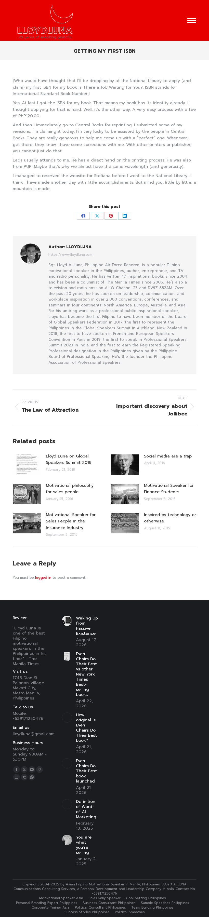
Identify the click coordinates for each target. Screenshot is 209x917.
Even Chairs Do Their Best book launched (86, 771)
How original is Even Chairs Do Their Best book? (86, 727)
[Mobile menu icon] (191, 20)
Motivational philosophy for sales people (70, 488)
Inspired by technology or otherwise (170, 518)
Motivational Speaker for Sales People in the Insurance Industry (71, 521)
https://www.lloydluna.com (70, 254)
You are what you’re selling (84, 845)
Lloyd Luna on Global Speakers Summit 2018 (69, 459)
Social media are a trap (168, 456)
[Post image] (27, 464)
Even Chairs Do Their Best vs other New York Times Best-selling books (86, 674)
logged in (43, 577)
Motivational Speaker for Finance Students (169, 488)
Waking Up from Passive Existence (87, 626)
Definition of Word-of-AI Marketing (86, 809)
